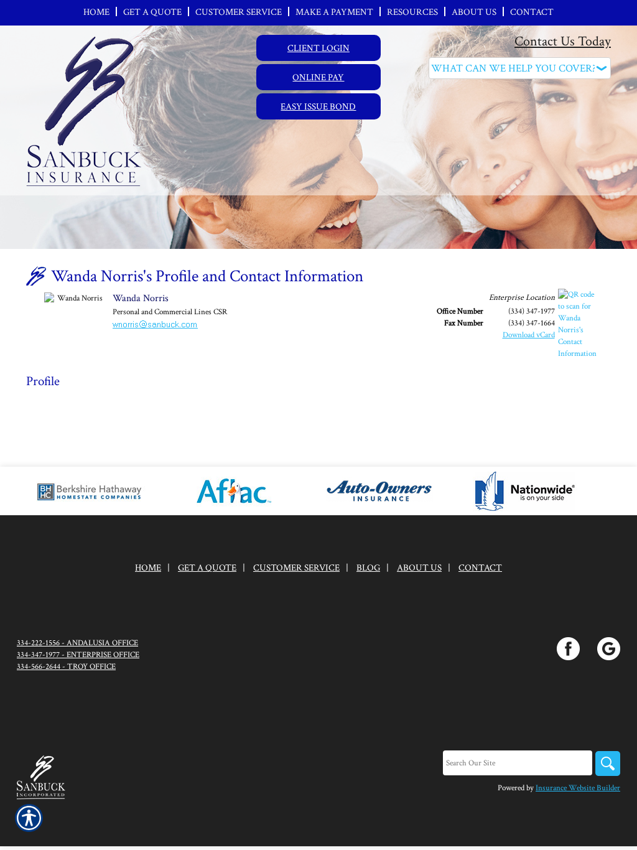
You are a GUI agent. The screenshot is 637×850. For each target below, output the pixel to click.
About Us (419, 568)
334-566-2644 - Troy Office (66, 666)
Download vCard (529, 334)
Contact (480, 568)
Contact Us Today (562, 41)
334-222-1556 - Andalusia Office (77, 642)
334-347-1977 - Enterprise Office (78, 654)
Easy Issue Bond (318, 106)
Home (148, 568)
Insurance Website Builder (578, 787)
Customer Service (296, 568)
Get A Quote (207, 568)
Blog (368, 568)
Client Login (318, 48)
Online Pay (318, 77)
